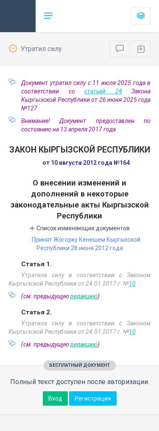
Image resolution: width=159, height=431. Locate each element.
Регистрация (93, 398)
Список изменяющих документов (82, 228)
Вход (55, 398)
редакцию (84, 296)
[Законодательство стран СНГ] (18, 16)
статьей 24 (103, 91)
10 (132, 283)
